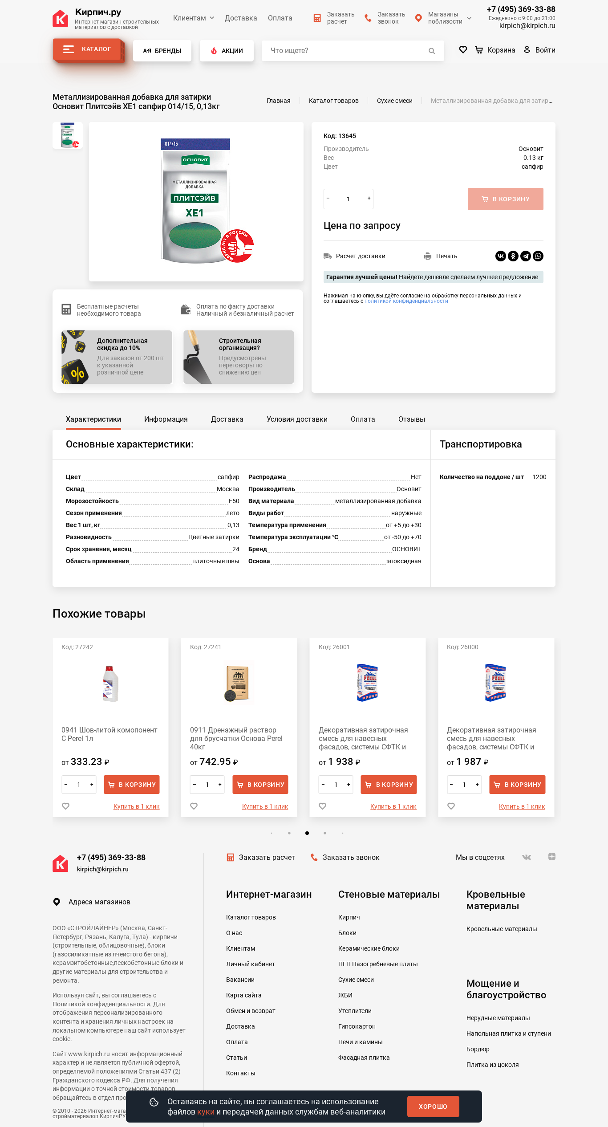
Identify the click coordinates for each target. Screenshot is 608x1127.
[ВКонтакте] (500, 256)
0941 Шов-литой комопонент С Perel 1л (109, 734)
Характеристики (93, 419)
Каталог (97, 49)
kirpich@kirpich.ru (527, 25)
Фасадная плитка (364, 1057)
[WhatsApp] (538, 256)
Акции (232, 50)
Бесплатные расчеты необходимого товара (109, 310)
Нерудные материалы (498, 1017)
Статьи (236, 1057)
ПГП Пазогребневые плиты (378, 964)
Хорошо (433, 1106)
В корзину (137, 784)
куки (206, 1111)
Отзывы (411, 419)
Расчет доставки (360, 256)
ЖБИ (345, 995)
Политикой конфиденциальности (101, 1004)
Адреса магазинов (99, 902)
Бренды (168, 50)
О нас (234, 932)
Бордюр (478, 1049)
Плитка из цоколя (492, 1064)
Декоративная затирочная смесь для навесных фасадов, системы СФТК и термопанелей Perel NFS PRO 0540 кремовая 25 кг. (494, 738)
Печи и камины (360, 1042)
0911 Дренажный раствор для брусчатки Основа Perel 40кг (236, 738)
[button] (271, 833)
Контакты (240, 1073)
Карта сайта (244, 995)
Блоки (347, 932)
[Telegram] (525, 256)
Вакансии (240, 979)
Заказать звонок (351, 857)
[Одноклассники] (513, 256)
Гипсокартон (357, 1026)
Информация (166, 419)
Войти (545, 50)
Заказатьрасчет (341, 18)
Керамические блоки (369, 948)
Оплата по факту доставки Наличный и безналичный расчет (245, 310)
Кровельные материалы (501, 928)
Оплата (280, 18)
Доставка (241, 18)
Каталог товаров (251, 917)
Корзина (501, 50)
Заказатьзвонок (391, 18)
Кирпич (349, 917)
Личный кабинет (250, 964)
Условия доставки (297, 419)
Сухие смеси (356, 979)
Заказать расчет (267, 857)
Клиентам (189, 18)
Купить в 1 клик (136, 806)
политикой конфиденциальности (406, 301)
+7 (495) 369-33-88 (521, 9)
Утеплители (355, 1010)
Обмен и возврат (251, 1010)
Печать (447, 256)
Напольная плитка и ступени (508, 1033)
